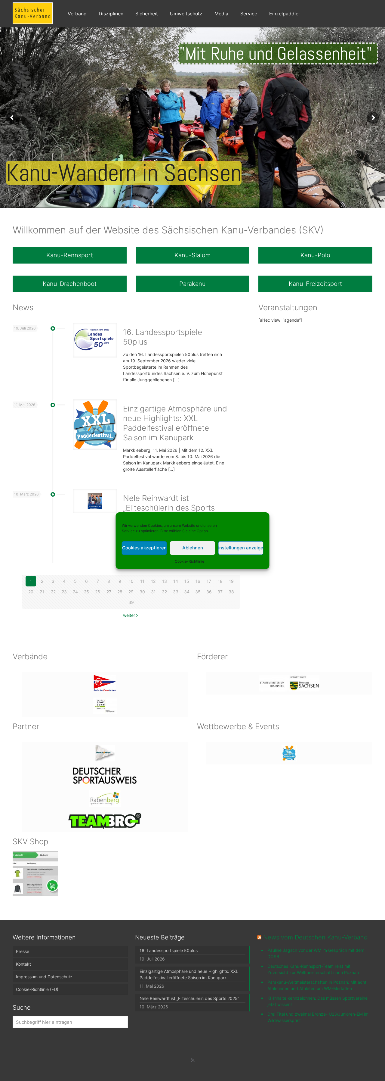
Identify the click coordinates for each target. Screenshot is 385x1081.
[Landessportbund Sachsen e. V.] (104, 706)
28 (119, 591)
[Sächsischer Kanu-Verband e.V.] (33, 12)
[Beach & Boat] (104, 753)
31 (153, 591)
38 (231, 591)
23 (64, 591)
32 (164, 591)
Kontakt (23, 964)
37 (220, 591)
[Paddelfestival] (289, 753)
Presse (22, 951)
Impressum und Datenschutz (44, 976)
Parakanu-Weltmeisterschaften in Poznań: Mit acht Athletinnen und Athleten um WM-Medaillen (316, 985)
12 (153, 581)
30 (142, 591)
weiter (129, 615)
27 (108, 591)
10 (131, 581)
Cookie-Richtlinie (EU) (37, 989)
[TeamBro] (104, 821)
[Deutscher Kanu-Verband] (104, 683)
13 (164, 581)
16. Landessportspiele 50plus (169, 950)
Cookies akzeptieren (144, 548)
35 (198, 591)
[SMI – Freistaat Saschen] (289, 683)
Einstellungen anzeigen (240, 548)
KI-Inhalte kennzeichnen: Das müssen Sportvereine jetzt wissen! (317, 1001)
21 (42, 591)
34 (186, 591)
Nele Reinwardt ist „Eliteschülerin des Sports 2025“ (169, 507)
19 (231, 581)
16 (198, 581)
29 (131, 591)
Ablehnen (192, 548)
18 (220, 581)
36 (209, 591)
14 (175, 581)
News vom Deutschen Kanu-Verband (315, 937)
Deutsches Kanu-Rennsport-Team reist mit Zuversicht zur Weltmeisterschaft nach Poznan (313, 969)
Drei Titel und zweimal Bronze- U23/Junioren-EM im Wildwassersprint (317, 1017)
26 (97, 591)
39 (131, 602)
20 (30, 591)
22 (53, 591)
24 (75, 591)
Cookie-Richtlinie (189, 561)
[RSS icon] (192, 1060)
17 (209, 581)
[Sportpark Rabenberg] (104, 798)
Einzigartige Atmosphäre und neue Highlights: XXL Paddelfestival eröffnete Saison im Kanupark (175, 423)
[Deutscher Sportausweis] (104, 775)
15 (186, 581)
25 (86, 591)
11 (142, 581)
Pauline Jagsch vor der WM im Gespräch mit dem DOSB (315, 953)
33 (175, 591)
